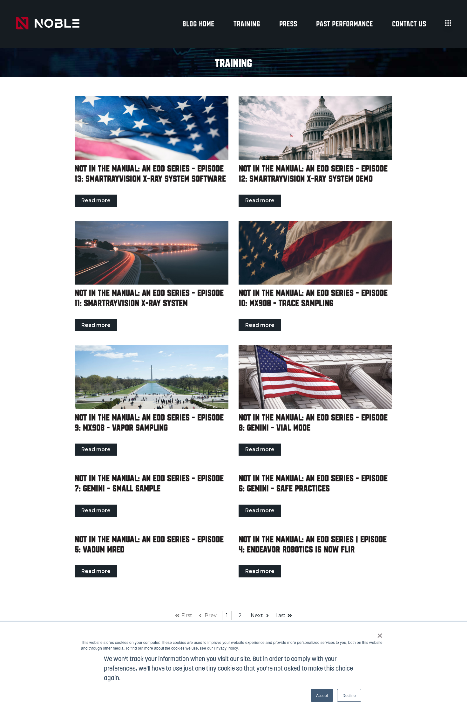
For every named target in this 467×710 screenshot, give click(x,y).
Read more (96, 200)
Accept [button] (322, 695)
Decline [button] (349, 695)
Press (288, 24)
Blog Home (198, 24)
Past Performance (344, 24)
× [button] (379, 633)
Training (247, 24)
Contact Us (409, 24)
